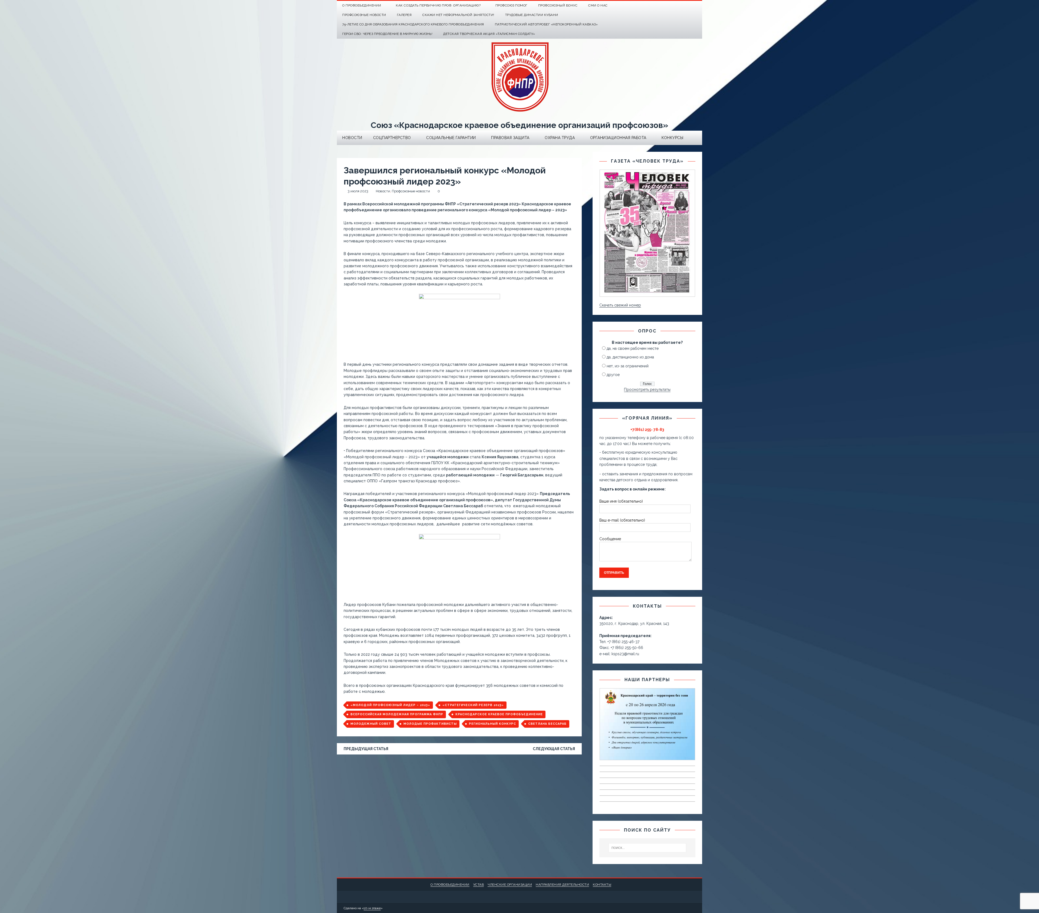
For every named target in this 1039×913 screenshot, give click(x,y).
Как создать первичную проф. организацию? (438, 5)
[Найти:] (647, 847)
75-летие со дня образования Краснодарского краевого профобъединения (413, 24)
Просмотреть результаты (647, 389)
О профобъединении (449, 884)
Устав (478, 884)
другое (613, 375)
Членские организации (510, 884)
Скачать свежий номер (620, 305)
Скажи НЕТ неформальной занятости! (458, 15)
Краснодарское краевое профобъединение (499, 714)
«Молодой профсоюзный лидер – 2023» (390, 705)
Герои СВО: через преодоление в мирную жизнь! (387, 34)
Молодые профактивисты (430, 724)
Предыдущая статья (366, 749)
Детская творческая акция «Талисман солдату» (489, 34)
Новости (352, 138)
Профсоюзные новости (364, 15)
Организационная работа (618, 138)
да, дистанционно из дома (630, 357)
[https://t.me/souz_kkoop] (687, 5)
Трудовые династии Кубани (531, 15)
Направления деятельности (562, 884)
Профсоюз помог (511, 5)
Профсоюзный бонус (558, 5)
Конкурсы (672, 138)
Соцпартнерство (392, 138)
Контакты (602, 884)
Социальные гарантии (451, 138)
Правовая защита (510, 138)
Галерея (404, 15)
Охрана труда (560, 138)
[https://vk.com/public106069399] (697, 5)
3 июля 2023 (358, 191)
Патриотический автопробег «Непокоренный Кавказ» (546, 24)
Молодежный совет (370, 724)
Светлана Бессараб (547, 724)
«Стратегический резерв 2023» (473, 705)
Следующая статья (554, 749)
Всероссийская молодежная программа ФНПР (396, 714)
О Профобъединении (361, 5)
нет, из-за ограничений (628, 366)
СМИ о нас (598, 5)
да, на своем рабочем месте (633, 348)
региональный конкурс (492, 724)
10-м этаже (372, 908)
